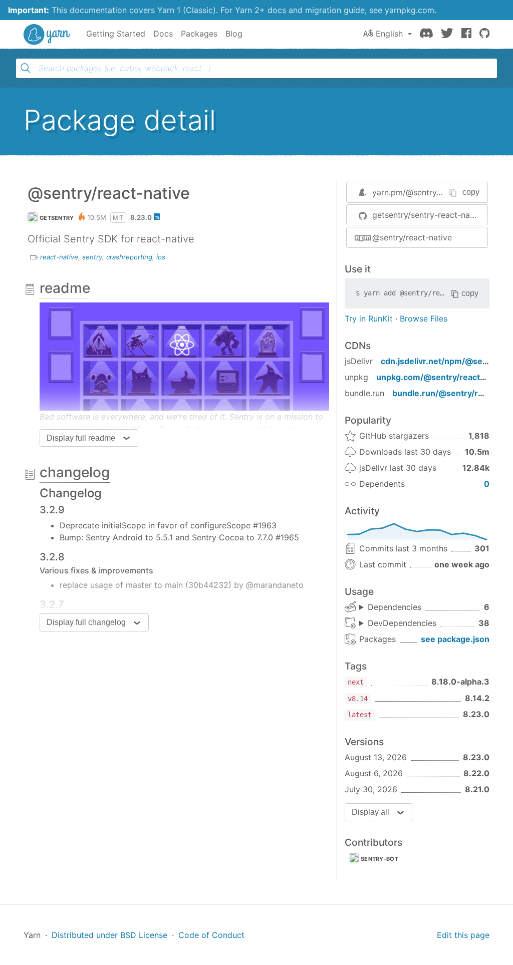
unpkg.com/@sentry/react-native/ (443, 377)
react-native (59, 257)
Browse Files (423, 318)
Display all (370, 812)
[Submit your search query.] (26, 68)
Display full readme (81, 438)
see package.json (455, 639)
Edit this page (463, 935)
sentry (92, 257)
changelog (75, 472)
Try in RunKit (369, 318)
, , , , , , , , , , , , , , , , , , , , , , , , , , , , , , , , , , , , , (397, 623)
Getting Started (115, 34)
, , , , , (390, 607)
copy (470, 192)
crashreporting (129, 257)
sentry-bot (379, 858)
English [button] (389, 34)
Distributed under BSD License (109, 935)
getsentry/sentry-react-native (428, 215)
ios (160, 257)
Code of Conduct (211, 935)
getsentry (57, 217)
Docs (163, 34)
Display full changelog (86, 622)
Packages (199, 34)
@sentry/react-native (412, 237)
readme (65, 287)
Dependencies (394, 607)
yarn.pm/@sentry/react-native (428, 192)
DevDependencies (402, 623)
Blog (233, 34)
